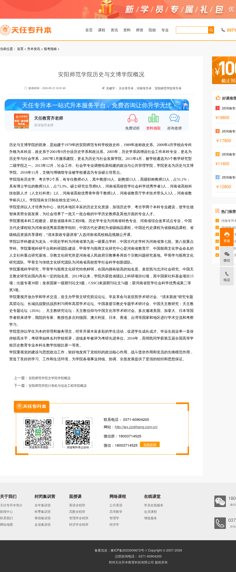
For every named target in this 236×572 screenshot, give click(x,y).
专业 (165, 29)
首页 (89, 29)
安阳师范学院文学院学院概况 (50, 378)
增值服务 (150, 518)
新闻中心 (6, 511)
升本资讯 (33, 48)
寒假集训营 (43, 518)
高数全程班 (77, 511)
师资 (139, 29)
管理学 (114, 518)
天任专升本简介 (11, 505)
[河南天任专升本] (36, 28)
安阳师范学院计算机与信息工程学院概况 (58, 385)
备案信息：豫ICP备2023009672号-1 (120, 550)
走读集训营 (43, 524)
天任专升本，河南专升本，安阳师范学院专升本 (150, 88)
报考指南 (50, 48)
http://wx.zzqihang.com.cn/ (136, 426)
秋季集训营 (43, 511)
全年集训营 (43, 505)
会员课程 (150, 511)
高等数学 (115, 511)
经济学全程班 (78, 524)
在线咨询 (149, 444)
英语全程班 (77, 505)
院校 (152, 29)
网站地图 (6, 524)
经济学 (114, 524)
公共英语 (115, 505)
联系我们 (6, 518)
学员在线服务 (153, 505)
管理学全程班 (78, 518)
